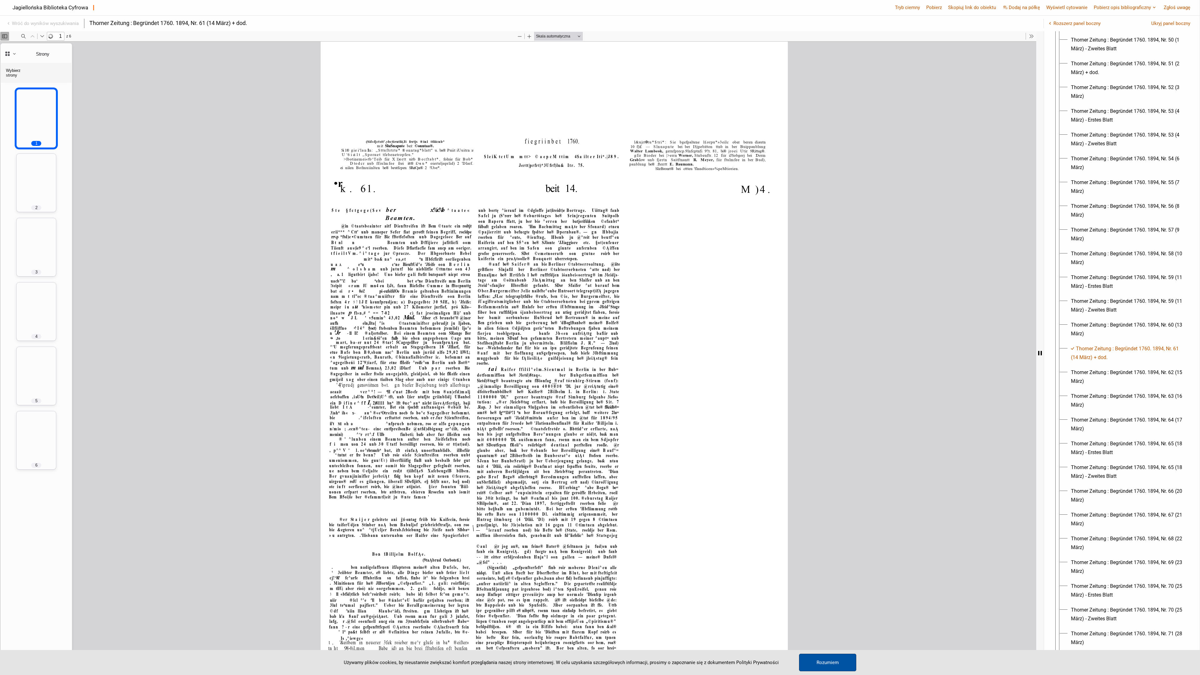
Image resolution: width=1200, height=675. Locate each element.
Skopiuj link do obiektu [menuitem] (972, 7)
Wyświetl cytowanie (1067, 7)
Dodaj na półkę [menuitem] (1024, 7)
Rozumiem (828, 662)
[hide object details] (1040, 353)
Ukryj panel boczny (1170, 23)
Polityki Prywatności (757, 662)
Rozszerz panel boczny (1077, 23)
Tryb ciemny (907, 7)
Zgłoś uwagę (1177, 7)
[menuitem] (1127, 44)
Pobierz (934, 7)
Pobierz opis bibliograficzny (1122, 7)
